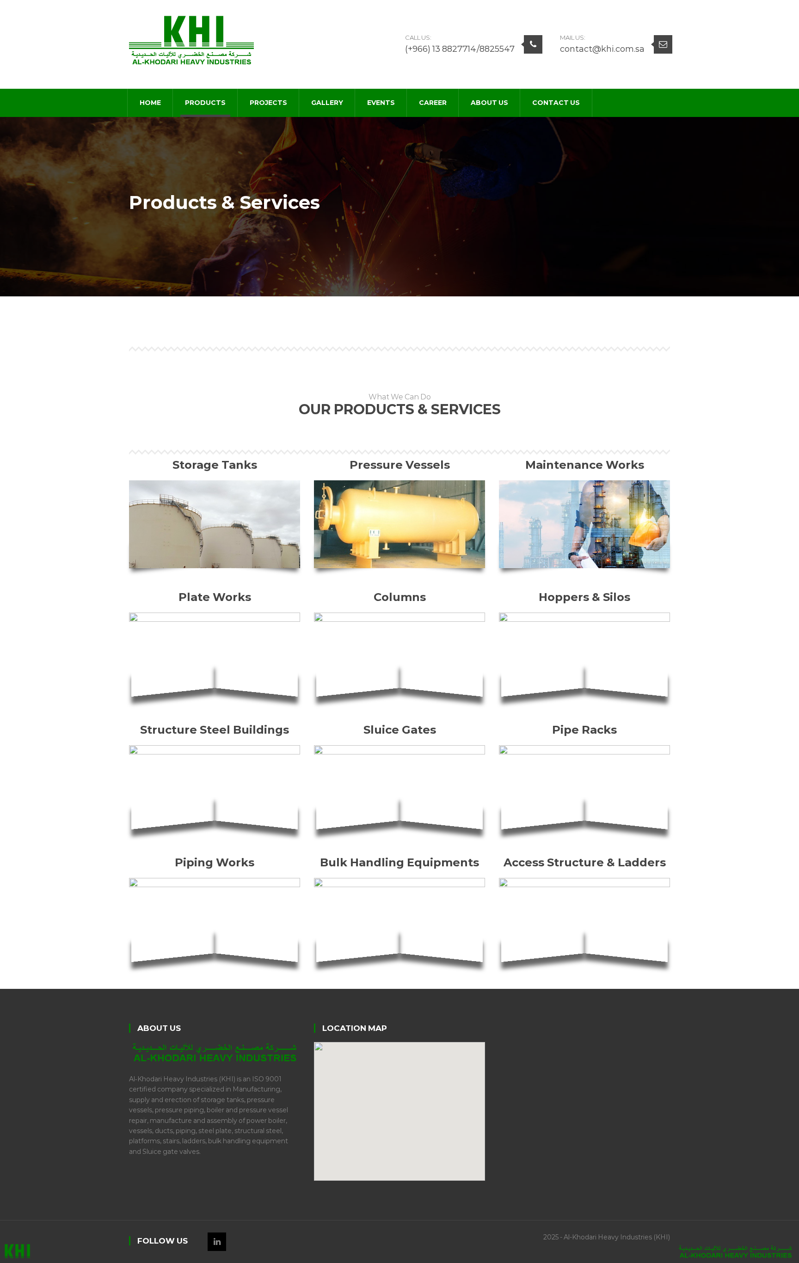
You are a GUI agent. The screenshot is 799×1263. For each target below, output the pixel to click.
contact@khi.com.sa (602, 49)
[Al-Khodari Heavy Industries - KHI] (191, 39)
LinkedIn (217, 1241)
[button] (399, 1105)
